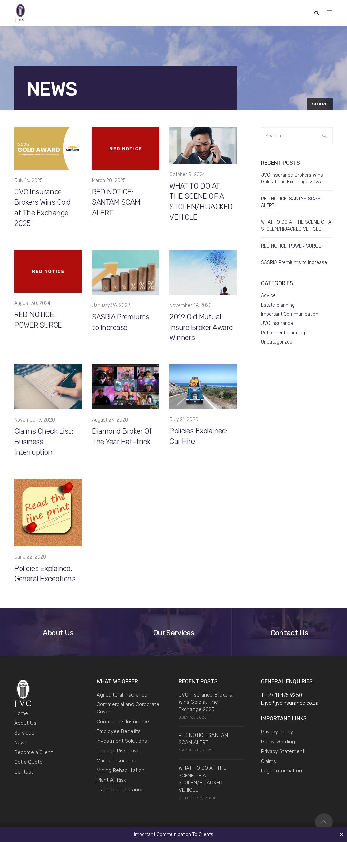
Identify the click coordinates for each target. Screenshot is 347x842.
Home (21, 713)
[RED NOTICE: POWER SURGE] (48, 271)
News (20, 743)
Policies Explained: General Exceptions (44, 574)
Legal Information (281, 771)
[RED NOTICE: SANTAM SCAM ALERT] (125, 148)
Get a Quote (28, 762)
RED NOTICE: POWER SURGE (38, 320)
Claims (268, 761)
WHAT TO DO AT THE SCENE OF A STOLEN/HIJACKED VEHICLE (201, 201)
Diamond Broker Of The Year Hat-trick (122, 436)
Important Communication (289, 314)
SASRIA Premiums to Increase (120, 322)
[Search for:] (297, 135)
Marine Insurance (116, 761)
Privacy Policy (277, 732)
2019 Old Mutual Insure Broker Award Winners (201, 327)
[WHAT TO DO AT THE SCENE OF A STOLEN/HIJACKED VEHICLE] (203, 145)
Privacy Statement (283, 751)
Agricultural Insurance (122, 695)
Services (24, 733)
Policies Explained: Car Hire (198, 436)
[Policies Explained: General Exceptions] (48, 512)
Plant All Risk (111, 780)
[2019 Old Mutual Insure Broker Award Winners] (203, 272)
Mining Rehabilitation (121, 770)
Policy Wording (278, 742)
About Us (25, 723)
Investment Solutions (122, 741)
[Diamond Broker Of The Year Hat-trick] (125, 386)
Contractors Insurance (123, 722)
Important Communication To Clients (173, 834)
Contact (23, 772)
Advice (268, 295)
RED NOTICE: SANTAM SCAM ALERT (116, 202)
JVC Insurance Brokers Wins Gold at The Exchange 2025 (42, 207)
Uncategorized (276, 342)
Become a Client (33, 752)
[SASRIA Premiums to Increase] (125, 272)
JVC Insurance (277, 323)
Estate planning (278, 305)
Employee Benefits (119, 731)
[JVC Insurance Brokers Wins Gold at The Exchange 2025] (48, 148)
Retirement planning (283, 333)
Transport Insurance (120, 790)
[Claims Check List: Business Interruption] (48, 386)
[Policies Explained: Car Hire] (203, 386)
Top (324, 822)
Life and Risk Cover (119, 751)
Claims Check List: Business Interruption (43, 442)
